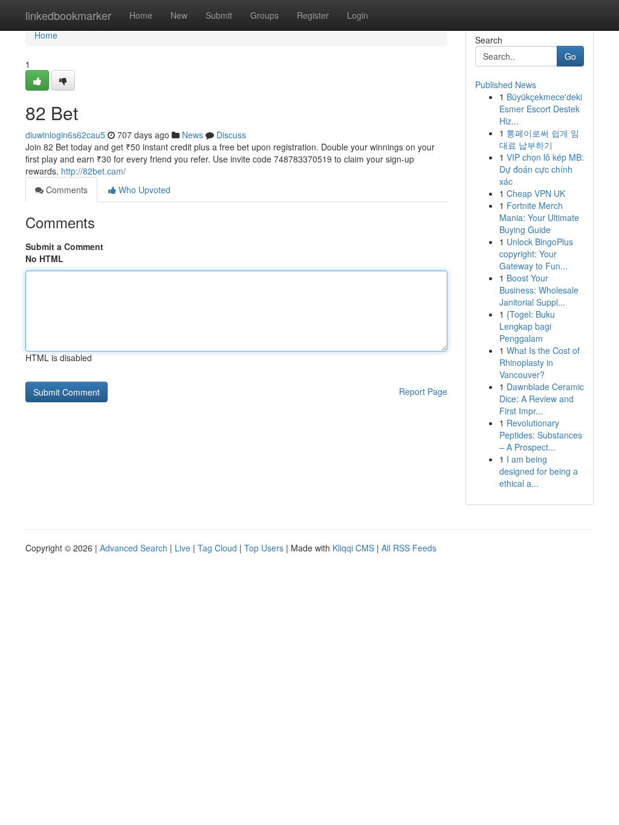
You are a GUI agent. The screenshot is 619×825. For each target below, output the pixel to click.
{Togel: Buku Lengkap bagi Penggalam (527, 326)
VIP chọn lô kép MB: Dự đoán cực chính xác (541, 169)
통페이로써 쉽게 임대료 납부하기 (539, 139)
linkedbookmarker (68, 15)
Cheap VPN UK (536, 193)
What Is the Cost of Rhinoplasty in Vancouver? (539, 362)
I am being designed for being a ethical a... (538, 471)
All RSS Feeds (408, 548)
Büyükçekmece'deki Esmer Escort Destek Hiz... (540, 109)
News (192, 135)
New (178, 15)
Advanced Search (133, 548)
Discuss (231, 135)
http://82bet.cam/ (93, 171)
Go (570, 56)
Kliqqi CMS (353, 548)
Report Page (423, 391)
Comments (66, 190)
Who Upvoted (143, 190)
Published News (505, 85)
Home (140, 15)
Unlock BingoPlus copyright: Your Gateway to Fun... (536, 254)
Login (357, 15)
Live (182, 548)
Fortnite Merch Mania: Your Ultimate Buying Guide (539, 217)
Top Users (264, 548)
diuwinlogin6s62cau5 (65, 135)
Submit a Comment (64, 246)
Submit (219, 15)
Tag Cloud (217, 548)
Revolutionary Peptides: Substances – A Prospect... (540, 435)
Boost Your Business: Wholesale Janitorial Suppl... (538, 290)
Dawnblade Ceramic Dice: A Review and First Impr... (541, 398)
